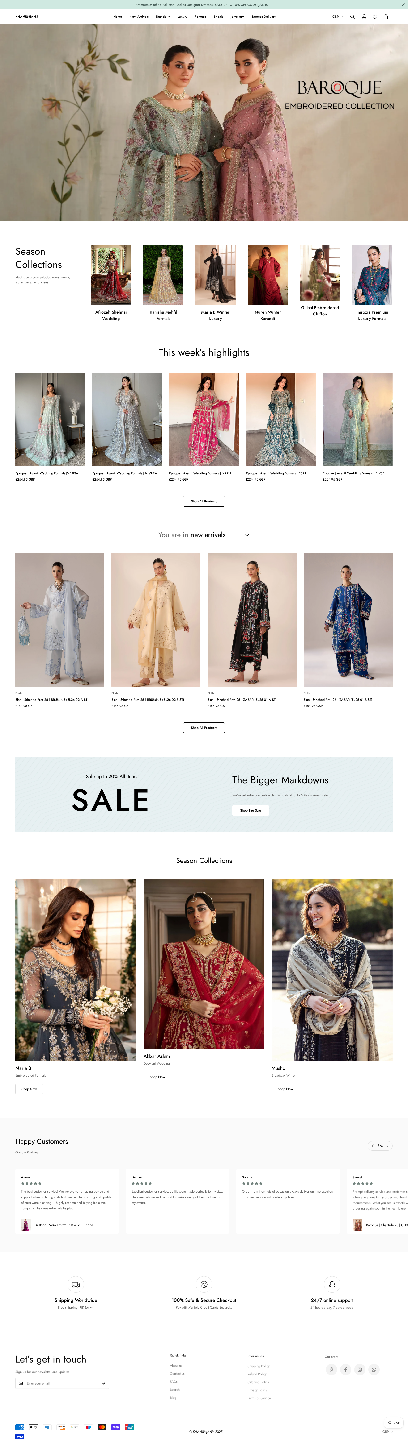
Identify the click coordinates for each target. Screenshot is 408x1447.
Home (117, 16)
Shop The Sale (250, 810)
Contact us (177, 1372)
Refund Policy (257, 1372)
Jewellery (237, 16)
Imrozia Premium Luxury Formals (372, 315)
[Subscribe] (103, 1383)
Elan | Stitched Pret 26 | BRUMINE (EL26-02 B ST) (147, 699)
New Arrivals (139, 16)
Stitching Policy (258, 1380)
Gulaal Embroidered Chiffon (320, 311)
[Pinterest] (331, 1367)
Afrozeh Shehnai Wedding (111, 315)
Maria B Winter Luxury (215, 315)
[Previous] (372, 1146)
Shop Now (29, 1088)
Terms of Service (259, 1396)
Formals (200, 16)
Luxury (182, 16)
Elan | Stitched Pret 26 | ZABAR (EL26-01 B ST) (338, 699)
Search (175, 1388)
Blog (173, 1396)
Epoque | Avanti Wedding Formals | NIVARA (124, 473)
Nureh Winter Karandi (268, 315)
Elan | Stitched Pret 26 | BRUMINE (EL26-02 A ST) (52, 699)
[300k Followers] (345, 1367)
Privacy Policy (257, 1388)
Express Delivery (263, 16)
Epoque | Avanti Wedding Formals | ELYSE (353, 473)
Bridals (218, 16)
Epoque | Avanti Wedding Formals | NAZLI (200, 473)
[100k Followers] (360, 1367)
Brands (161, 16)
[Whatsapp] (374, 1367)
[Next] (387, 1146)
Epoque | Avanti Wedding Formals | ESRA (276, 473)
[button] (385, 16)
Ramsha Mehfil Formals (163, 315)
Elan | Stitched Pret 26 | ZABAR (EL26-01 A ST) (242, 699)
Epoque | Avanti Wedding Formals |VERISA (46, 473)
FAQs (174, 1380)
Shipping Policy (258, 1364)
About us (176, 1364)
